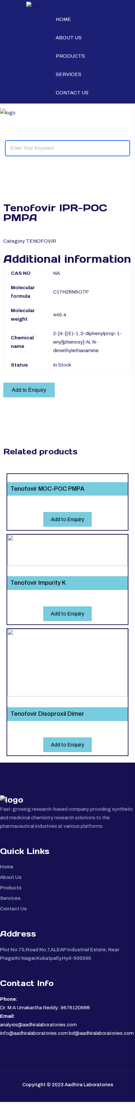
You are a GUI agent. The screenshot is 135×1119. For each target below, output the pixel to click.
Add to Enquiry (29, 390)
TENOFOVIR (41, 241)
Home (63, 19)
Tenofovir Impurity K (38, 582)
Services (68, 74)
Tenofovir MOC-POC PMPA (47, 488)
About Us (69, 37)
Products (70, 56)
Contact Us (72, 92)
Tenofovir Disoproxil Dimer (47, 714)
